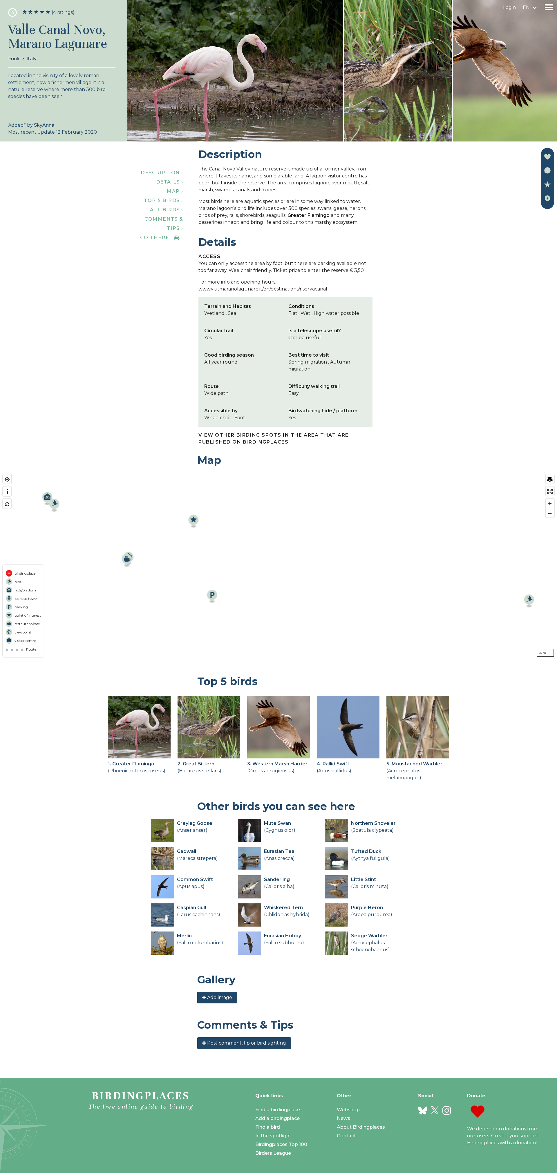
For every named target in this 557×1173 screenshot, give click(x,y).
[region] (278, 565)
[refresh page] (7, 504)
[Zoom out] (550, 513)
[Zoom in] (550, 504)
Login (509, 7)
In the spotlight (273, 1135)
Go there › (161, 237)
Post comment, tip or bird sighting (246, 1043)
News (343, 1118)
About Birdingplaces (361, 1127)
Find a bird (267, 1127)
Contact (346, 1135)
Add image (219, 997)
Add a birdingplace (277, 1118)
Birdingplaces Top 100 (281, 1144)
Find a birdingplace (277, 1109)
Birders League (273, 1153)
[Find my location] (7, 479)
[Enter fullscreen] (550, 491)
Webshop (348, 1109)
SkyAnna (44, 125)
